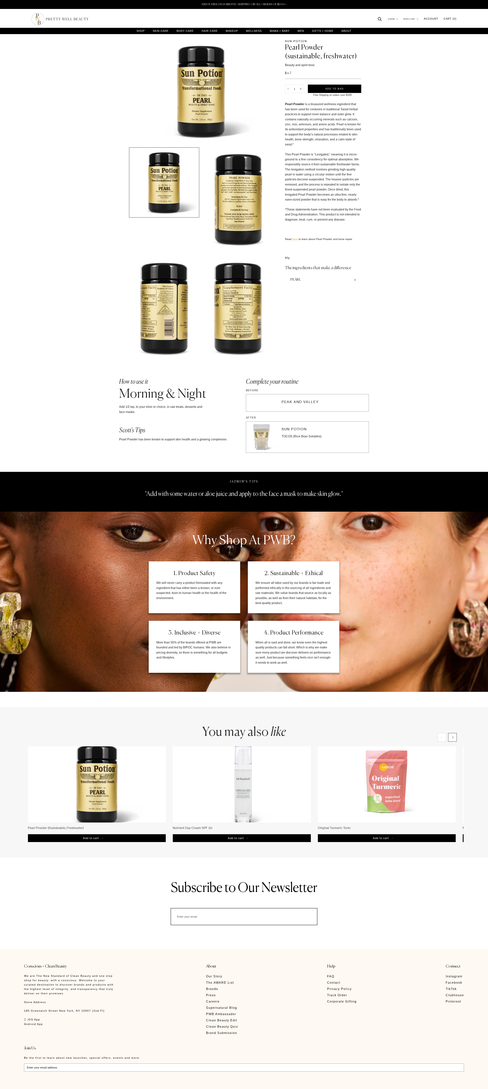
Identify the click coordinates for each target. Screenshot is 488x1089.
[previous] (441, 737)
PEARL (295, 279)
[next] (452, 737)
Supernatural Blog (221, 1007)
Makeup (232, 31)
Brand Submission (221, 1033)
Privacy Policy (339, 989)
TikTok (451, 989)
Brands (212, 989)
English (409, 19)
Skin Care (161, 31)
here (295, 239)
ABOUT (346, 30)
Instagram (454, 976)
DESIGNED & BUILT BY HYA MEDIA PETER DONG (60, 1083)
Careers (213, 1001)
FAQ (330, 976)
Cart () (450, 18)
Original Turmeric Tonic (334, 828)
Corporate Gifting (342, 1001)
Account (431, 18)
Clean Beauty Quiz (222, 1026)
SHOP (140, 31)
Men (301, 31)
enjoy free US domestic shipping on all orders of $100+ (244, 4)
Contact (333, 982)
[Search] (380, 19)
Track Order (337, 995)
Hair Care (210, 31)
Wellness (254, 31)
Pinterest (453, 1001)
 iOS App (32, 1019)
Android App (33, 1024)
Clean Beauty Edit (221, 1020)
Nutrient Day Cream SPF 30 (192, 828)
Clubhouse (455, 995)
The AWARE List (220, 982)
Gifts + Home (322, 31)
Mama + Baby (280, 31)
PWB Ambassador (221, 1014)
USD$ (391, 19)
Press (211, 995)
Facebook (454, 982)
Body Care (185, 31)
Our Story (214, 976)
